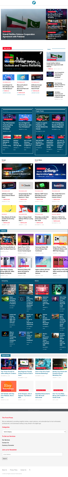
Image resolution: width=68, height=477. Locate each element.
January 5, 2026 (22, 201)
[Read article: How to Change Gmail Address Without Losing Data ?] (26, 208)
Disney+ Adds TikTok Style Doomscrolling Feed (46, 172)
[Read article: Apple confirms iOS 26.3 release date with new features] (43, 262)
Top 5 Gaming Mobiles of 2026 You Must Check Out (56, 27)
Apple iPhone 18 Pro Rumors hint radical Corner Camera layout (24, 249)
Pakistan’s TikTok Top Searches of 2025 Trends (59, 218)
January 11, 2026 (23, 224)
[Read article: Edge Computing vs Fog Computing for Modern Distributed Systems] (22, 298)
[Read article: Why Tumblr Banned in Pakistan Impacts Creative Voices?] (59, 185)
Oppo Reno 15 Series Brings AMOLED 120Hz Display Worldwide (7, 271)
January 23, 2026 (17, 68)
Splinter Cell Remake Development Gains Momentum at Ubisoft (46, 319)
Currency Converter (8, 445)
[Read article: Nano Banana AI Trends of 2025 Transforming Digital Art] (9, 208)
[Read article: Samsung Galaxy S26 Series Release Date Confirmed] (43, 239)
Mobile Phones (52, 23)
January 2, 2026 (21, 275)
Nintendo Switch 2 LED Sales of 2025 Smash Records (41, 288)
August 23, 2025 (5, 399)
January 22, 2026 (57, 292)
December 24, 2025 (40, 131)
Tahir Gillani (9, 68)
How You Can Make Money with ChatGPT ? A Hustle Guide (60, 395)
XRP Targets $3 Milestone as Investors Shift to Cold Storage (50, 144)
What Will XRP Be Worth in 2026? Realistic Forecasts (40, 143)
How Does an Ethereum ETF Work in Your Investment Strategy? (61, 144)
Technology (51, 11)
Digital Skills (6, 368)
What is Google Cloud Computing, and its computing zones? (13, 337)
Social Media (56, 214)
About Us (4, 470)
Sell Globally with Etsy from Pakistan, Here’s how (7, 395)
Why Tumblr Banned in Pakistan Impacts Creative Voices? (58, 195)
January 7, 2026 (57, 253)
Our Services (6, 440)
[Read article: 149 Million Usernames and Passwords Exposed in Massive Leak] (50, 93)
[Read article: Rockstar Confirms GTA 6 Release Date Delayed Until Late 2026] (55, 335)
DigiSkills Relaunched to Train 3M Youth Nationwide (42, 395)
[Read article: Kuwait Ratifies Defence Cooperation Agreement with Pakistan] (56, 56)
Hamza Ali (6, 39)
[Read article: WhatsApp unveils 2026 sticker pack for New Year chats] (42, 208)
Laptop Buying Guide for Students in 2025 (8, 289)
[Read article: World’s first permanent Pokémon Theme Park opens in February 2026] (38, 335)
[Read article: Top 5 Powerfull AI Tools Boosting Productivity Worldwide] (50, 74)
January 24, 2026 (59, 79)
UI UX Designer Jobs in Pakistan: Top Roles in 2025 (25, 395)
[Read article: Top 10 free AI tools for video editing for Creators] (8, 364)
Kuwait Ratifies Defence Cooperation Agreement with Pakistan (19, 35)
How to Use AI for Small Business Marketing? (42, 372)
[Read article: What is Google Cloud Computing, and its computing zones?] (5, 333)
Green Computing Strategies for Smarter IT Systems (13, 300)
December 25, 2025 (56, 223)
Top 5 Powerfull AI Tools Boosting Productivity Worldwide (55, 15)
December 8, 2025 (56, 129)
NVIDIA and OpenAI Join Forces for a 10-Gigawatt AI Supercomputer (31, 319)
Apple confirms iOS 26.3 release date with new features (42, 271)
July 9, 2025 (55, 399)
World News (6, 31)
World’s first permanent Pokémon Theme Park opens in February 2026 (46, 339)
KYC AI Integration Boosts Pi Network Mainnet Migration (58, 125)
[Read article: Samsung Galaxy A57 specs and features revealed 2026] (26, 262)
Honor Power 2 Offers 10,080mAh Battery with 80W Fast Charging (60, 249)
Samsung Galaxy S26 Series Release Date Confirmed (41, 249)
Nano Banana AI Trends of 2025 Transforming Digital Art (8, 218)
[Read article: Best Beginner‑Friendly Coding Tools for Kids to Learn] (26, 364)
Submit (5, 458)
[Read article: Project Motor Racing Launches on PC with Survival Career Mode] (55, 316)
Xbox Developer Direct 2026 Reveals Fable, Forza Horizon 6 (58, 288)
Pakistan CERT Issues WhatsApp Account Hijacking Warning (41, 195)
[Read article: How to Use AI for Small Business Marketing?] (43, 364)
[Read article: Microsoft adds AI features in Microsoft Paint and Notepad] (23, 77)
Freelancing (6, 390)
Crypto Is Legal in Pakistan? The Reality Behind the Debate (42, 126)
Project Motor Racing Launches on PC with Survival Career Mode (63, 320)
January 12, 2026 (49, 176)
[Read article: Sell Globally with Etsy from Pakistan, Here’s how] (8, 386)
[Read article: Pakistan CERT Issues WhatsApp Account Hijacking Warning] (42, 185)
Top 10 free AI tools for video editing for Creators (8, 372)
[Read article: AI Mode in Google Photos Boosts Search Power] (37, 77)
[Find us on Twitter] (29, 470)
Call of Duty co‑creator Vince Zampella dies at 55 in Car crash (63, 302)
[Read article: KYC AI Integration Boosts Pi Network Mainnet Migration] (58, 117)
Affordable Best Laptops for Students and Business (25, 288)
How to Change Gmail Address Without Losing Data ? (26, 218)
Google (4, 214)
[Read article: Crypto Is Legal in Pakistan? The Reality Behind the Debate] (42, 117)
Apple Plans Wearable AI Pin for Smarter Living (7, 143)
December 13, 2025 (39, 375)
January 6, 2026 (56, 201)
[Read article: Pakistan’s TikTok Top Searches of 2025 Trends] (59, 208)
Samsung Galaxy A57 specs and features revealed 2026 (24, 271)
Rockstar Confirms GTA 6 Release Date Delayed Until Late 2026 (62, 339)
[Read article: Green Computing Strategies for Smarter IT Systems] (5, 298)
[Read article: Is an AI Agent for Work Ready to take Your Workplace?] (8, 77)
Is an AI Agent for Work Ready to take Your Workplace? (8, 86)
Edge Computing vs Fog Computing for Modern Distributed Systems (30, 302)
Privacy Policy (13, 470)
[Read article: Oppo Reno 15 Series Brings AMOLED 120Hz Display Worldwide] (8, 262)
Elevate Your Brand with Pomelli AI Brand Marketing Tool (60, 373)
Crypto (39, 119)
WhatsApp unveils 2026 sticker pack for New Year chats (42, 218)
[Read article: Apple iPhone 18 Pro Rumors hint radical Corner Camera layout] (26, 239)
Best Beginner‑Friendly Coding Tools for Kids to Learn (25, 373)
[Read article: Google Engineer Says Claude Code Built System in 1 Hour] (26, 185)
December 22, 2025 (5, 375)
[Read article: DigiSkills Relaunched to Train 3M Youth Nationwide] (43, 386)
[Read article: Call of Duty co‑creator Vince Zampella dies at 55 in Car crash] (55, 298)
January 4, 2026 (4, 275)
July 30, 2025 (38, 399)
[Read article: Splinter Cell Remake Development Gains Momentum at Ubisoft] (38, 316)
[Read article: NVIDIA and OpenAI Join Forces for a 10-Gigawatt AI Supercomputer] (22, 316)
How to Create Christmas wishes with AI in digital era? (28, 143)
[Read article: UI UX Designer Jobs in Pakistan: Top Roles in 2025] (26, 386)
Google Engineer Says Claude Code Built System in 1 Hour (25, 195)
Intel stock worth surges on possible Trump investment (30, 336)
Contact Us (5, 442)
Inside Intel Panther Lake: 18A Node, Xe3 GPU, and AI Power (13, 318)
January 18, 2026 (22, 253)
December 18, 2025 (22, 377)
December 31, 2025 (39, 224)
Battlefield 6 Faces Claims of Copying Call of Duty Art (46, 301)
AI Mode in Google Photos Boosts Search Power (36, 86)
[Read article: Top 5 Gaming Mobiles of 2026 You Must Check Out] (50, 84)
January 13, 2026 (39, 253)
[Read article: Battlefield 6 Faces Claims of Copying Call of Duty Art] (38, 298)
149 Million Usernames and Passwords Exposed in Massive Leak (55, 36)
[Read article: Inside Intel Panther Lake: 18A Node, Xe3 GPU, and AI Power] (5, 316)
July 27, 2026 (13, 39)
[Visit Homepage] (34, 2)
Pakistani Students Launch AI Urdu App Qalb (17, 143)
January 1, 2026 (5, 224)
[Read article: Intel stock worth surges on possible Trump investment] (22, 333)
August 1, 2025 (21, 399)
